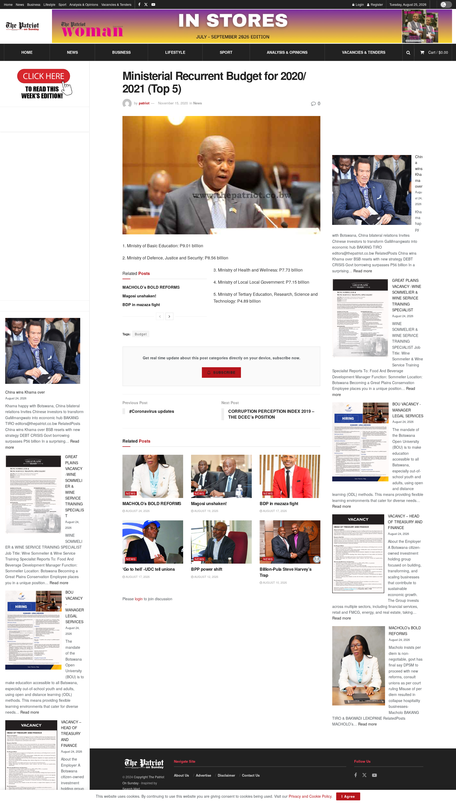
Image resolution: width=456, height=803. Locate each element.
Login (359, 4)
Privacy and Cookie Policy (310, 796)
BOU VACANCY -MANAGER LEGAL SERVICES (407, 409)
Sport (62, 4)
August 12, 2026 (205, 576)
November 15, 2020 (173, 102)
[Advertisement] (44, 216)
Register (376, 4)
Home (8, 4)
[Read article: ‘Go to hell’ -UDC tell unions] (152, 542)
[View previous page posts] (160, 316)
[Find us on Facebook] (139, 4)
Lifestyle (49, 4)
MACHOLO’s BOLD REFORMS (151, 287)
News (20, 4)
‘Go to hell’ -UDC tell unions (148, 569)
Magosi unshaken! (139, 296)
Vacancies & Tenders (116, 4)
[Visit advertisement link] (252, 26)
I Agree (348, 796)
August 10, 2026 (274, 582)
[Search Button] (408, 52)
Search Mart (131, 788)
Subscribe (224, 372)
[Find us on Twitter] (146, 4)
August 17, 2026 (274, 511)
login (139, 598)
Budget (141, 334)
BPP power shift (206, 569)
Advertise (203, 775)
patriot (144, 102)
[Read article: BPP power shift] (221, 542)
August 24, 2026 (137, 511)
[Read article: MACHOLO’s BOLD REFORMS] (152, 476)
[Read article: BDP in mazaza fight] (290, 476)
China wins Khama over (25, 392)
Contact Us (251, 775)
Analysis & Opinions (83, 4)
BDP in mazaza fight (141, 304)
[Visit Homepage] (22, 26)
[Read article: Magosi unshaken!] (221, 476)
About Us (181, 775)
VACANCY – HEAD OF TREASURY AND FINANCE (71, 733)
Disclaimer (226, 775)
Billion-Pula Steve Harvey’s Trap (285, 572)
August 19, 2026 (205, 511)
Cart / (438, 52)
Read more (59, 582)
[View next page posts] (169, 316)
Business (33, 4)
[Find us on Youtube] (153, 4)
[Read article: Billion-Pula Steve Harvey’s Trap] (290, 542)
